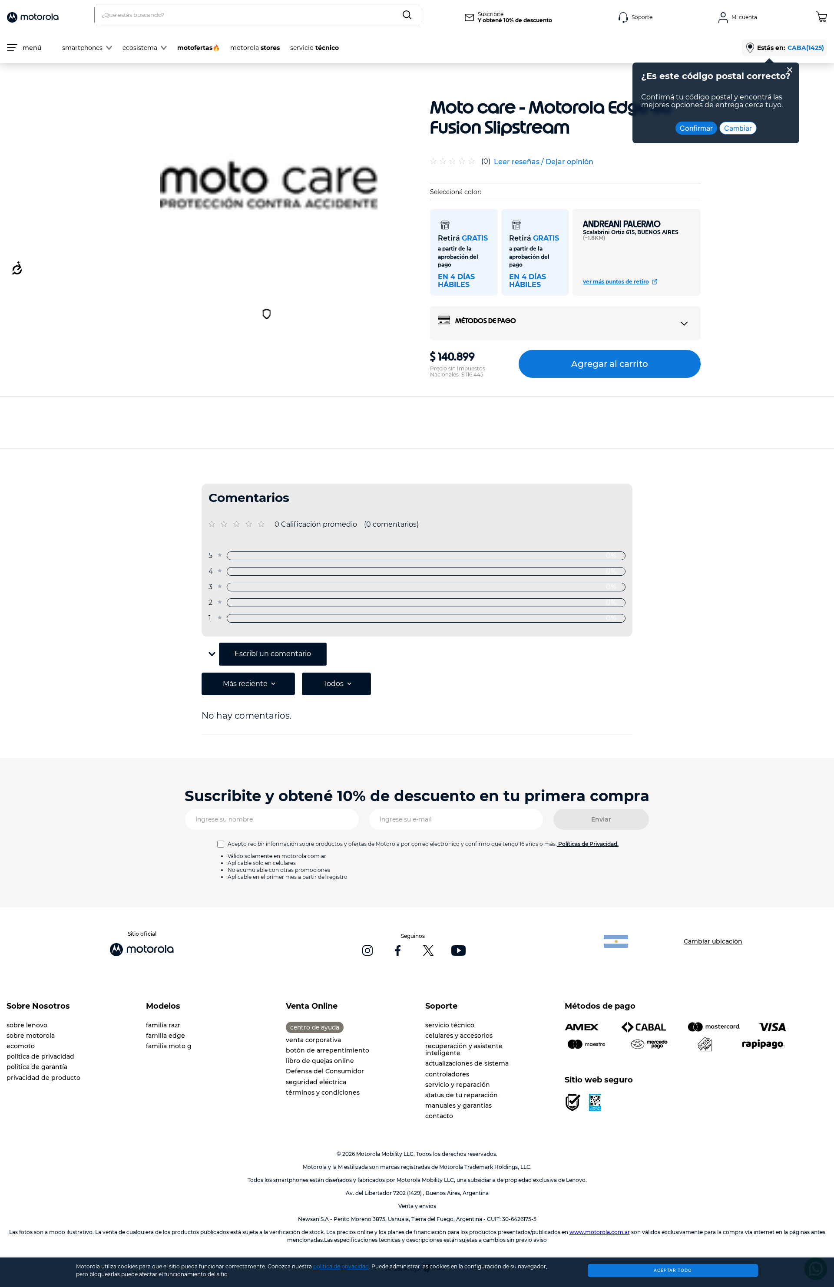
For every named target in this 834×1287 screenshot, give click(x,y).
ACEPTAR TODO (673, 1270)
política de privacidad (341, 1266)
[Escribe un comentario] (543, 162)
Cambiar (738, 128)
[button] (417, 654)
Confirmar (696, 128)
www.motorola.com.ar (599, 1232)
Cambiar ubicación (713, 941)
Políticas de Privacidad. (588, 844)
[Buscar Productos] (409, 15)
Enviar (601, 819)
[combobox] (258, 15)
